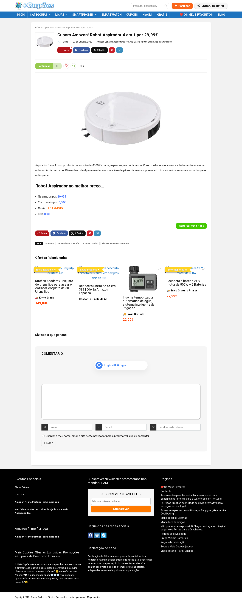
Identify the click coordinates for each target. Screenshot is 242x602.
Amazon (49, 243)
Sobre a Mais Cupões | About (177, 546)
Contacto (166, 491)
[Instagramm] (97, 535)
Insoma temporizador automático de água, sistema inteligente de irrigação (138, 303)
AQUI (46, 214)
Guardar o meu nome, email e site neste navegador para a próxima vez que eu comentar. (98, 436)
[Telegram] (103, 535)
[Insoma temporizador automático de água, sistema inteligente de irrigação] (143, 268)
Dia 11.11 (20, 494)
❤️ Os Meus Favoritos (196, 14)
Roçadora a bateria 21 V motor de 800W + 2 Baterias (186, 282)
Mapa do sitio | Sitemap (174, 517)
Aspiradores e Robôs (123, 42)
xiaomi (147, 14)
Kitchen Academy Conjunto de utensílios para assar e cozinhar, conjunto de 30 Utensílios (54, 286)
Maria (65, 42)
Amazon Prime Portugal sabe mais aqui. (37, 502)
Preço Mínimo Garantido (174, 538)
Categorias (39, 14)
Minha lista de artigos (173, 522)
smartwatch (111, 14)
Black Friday (22, 487)
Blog (221, 14)
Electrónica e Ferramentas (160, 42)
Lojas (59, 14)
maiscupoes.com (77, 597)
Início (21, 14)
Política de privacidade (173, 533)
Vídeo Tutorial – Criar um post (178, 550)
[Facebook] (90, 535)
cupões (132, 14)
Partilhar (184, 5)
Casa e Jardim (140, 42)
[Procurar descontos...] (165, 6)
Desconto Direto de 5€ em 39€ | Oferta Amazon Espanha (97, 289)
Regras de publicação (173, 542)
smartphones (83, 14)
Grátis (162, 14)
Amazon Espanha (105, 42)
